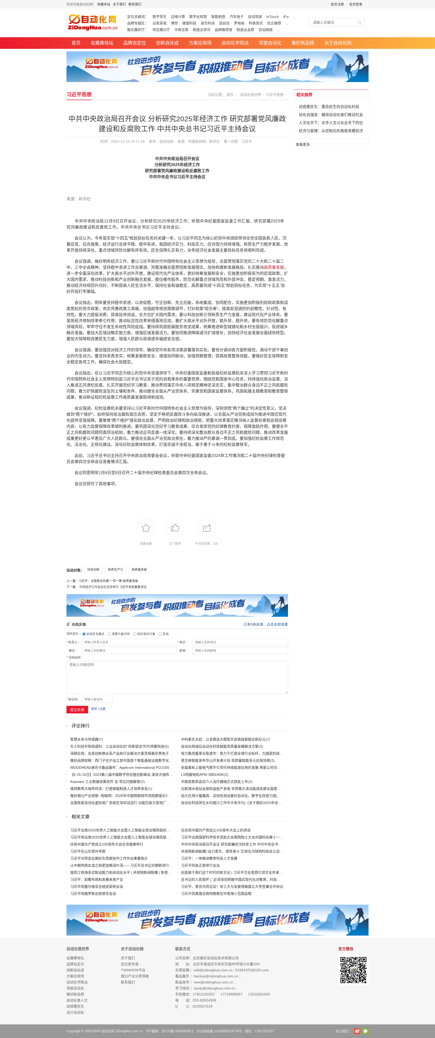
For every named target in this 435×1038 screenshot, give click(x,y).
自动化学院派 (235, 43)
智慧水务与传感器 (84, 739)
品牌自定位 (134, 43)
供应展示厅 (161, 30)
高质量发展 (274, 267)
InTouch (272, 17)
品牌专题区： (137, 23)
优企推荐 (274, 23)
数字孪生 (160, 17)
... (294, 17)
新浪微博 (357, 1031)
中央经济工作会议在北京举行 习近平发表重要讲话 (113, 587)
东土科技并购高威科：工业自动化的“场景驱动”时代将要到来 (117, 746)
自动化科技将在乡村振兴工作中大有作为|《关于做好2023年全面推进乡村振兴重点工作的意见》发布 (259, 803)
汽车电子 (237, 17)
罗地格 (239, 23)
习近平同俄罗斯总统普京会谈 (93, 894)
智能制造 (218, 17)
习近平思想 (79, 94)
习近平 (246, 141)
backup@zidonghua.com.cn (216, 976)
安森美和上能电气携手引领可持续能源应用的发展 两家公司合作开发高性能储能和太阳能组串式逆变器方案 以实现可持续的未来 (280, 767)
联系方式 (182, 949)
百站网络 (266, 30)
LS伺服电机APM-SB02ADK (202, 775)
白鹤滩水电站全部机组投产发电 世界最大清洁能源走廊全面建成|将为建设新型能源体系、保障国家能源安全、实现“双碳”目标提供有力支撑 (289, 789)
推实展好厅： (137, 30)
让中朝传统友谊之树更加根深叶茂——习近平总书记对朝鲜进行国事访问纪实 (130, 865)
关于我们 (119, 4)
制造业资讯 (201, 30)
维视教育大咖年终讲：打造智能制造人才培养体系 (109, 789)
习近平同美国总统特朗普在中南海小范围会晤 (216, 894)
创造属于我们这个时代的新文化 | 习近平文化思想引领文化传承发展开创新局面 (242, 872)
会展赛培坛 (102, 43)
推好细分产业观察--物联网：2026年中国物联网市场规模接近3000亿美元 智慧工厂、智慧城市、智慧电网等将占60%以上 (164, 796)
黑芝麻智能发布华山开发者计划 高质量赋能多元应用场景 (225, 760)
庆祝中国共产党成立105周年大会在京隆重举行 (106, 844)
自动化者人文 (77, 1000)
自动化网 (166, 141)
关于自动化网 (337, 43)
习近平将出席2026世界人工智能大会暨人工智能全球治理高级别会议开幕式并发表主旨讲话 (141, 837)
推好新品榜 (303, 43)
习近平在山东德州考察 (87, 851)
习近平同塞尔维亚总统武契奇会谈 (96, 887)
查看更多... (304, 144)
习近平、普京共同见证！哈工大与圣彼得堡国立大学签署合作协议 (232, 887)
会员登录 (355, 4)
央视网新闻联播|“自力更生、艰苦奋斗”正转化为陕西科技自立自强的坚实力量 (241, 851)
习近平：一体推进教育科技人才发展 (209, 858)
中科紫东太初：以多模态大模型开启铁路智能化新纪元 (223, 739)
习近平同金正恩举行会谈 (200, 865)
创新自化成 (167, 43)
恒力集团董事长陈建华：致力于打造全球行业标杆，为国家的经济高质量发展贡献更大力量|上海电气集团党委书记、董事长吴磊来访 (283, 753)
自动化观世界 (250, 95)
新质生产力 (115, 569)
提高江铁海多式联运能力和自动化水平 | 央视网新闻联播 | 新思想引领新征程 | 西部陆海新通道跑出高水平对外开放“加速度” (166, 872)
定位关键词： (137, 17)
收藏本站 (103, 4)
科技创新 (93, 569)
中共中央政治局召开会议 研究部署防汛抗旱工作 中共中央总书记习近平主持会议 (243, 844)
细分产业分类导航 (135, 976)
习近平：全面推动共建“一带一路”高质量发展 (108, 581)
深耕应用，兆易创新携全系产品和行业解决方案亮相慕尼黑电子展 (121, 753)
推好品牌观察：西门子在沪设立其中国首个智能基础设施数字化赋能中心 (126, 760)
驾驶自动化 (270, 43)
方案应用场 (200, 43)
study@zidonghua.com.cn (214, 988)
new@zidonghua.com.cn (213, 982)
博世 (174, 23)
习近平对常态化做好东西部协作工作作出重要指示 (109, 858)
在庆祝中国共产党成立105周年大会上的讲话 (215, 830)
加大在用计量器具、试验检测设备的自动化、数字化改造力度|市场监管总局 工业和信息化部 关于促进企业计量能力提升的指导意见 (283, 796)
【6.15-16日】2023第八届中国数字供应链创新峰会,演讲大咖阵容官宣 (125, 775)
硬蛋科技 (189, 23)
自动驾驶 (255, 17)
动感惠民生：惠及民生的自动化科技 (329, 106)
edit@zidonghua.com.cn (213, 970)
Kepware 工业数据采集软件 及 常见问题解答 (105, 782)
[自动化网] (217, 66)
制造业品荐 (245, 30)
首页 (76, 43)
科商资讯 (256, 23)
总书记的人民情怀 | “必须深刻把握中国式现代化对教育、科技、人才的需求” (240, 879)
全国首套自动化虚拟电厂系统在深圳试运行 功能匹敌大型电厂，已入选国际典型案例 (136, 803)
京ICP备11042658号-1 (177, 1031)
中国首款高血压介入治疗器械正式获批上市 (214, 782)
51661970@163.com (252, 970)
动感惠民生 (75, 1006)
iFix (286, 17)
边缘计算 (178, 17)
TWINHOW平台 (133, 970)
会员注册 (337, 4)
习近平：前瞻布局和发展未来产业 (96, 879)
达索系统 (160, 23)
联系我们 (134, 4)
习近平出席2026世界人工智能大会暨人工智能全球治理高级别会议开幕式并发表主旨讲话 (139, 830)
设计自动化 (75, 1012)
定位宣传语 (129, 964)
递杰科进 (208, 23)
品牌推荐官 (223, 30)
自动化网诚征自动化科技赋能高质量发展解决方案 (220, 746)
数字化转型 (198, 17)
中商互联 (181, 30)
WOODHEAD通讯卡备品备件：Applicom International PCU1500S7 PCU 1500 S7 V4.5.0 (139, 767)
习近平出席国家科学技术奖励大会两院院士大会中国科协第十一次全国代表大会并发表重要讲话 (255, 837)
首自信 (224, 23)
